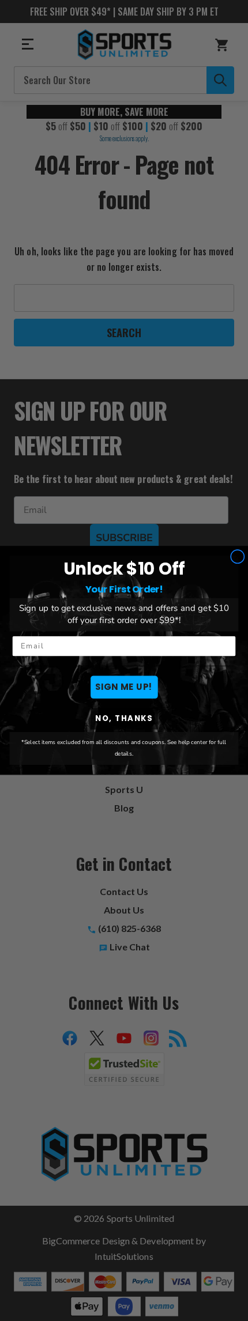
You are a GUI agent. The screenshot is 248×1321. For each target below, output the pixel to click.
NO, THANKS (124, 718)
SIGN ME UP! (124, 687)
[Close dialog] (237, 557)
